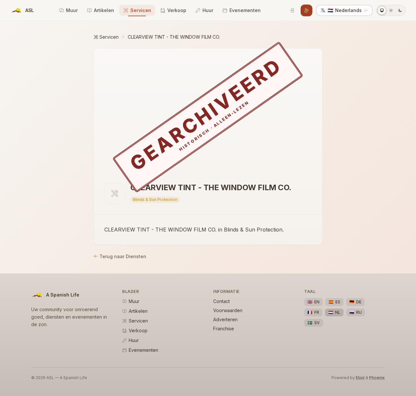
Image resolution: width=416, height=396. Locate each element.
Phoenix (377, 377)
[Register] (306, 10)
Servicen (140, 10)
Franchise (223, 328)
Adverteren (225, 319)
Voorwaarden (227, 310)
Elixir (361, 377)
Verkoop (176, 10)
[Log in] (292, 10)
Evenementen (245, 10)
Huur (207, 10)
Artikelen (104, 10)
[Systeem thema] (381, 10)
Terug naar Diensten (122, 256)
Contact (221, 301)
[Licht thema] (391, 10)
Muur (72, 10)
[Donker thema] (400, 10)
